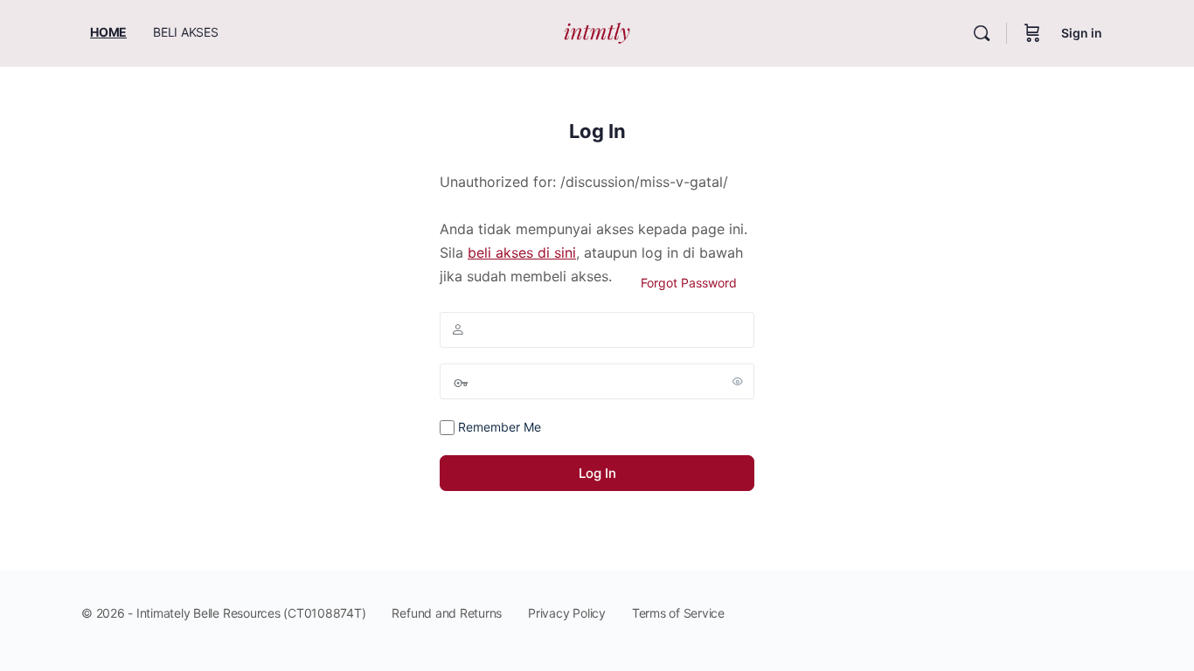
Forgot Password (689, 282)
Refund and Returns (447, 612)
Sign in (1081, 32)
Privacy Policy (567, 612)
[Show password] (737, 380)
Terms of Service (678, 612)
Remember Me (498, 426)
